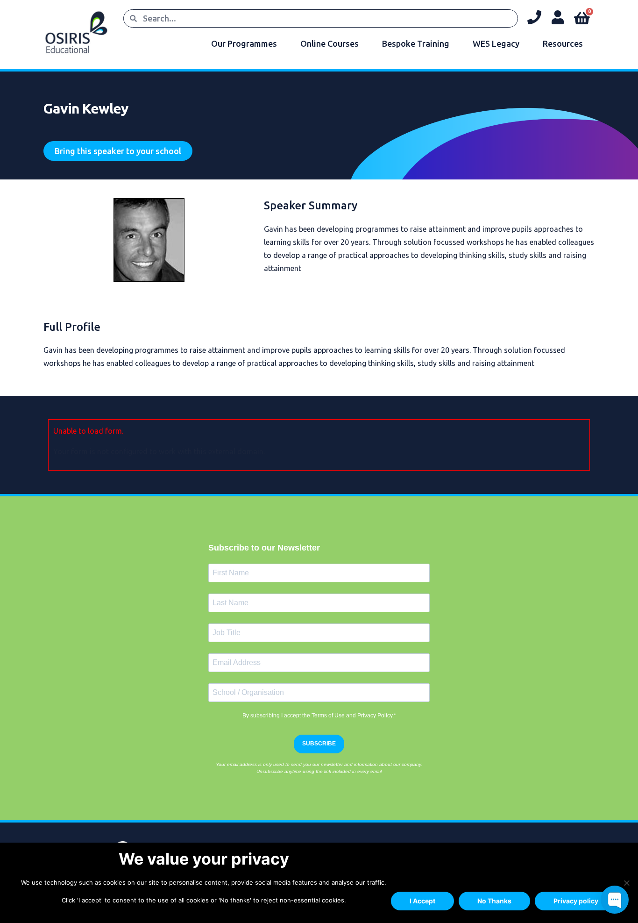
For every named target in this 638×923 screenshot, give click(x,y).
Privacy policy (575, 901)
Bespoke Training (415, 43)
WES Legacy (496, 43)
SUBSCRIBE (319, 743)
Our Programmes (244, 43)
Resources (563, 43)
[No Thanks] (626, 882)
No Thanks (494, 901)
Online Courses (329, 43)
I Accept (422, 901)
